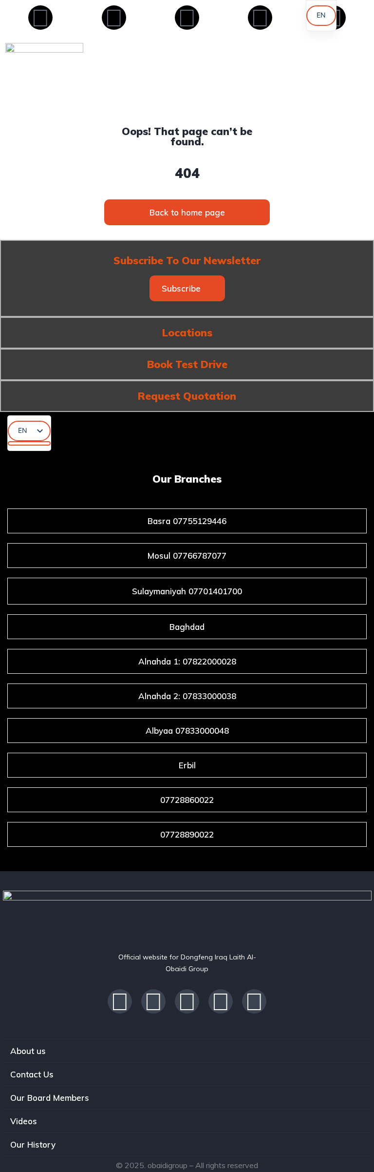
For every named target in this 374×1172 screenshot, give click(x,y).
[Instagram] (260, 17)
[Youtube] (187, 17)
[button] (187, 288)
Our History (33, 1144)
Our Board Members (49, 1098)
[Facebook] (40, 17)
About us (28, 1051)
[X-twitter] (114, 17)
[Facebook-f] (120, 1001)
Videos (23, 1121)
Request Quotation (187, 396)
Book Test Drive (187, 364)
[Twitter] (220, 1001)
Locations (187, 332)
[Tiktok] (187, 1001)
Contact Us (32, 1074)
